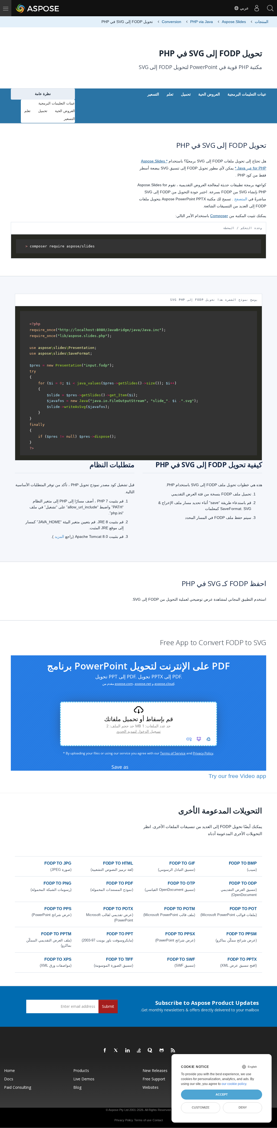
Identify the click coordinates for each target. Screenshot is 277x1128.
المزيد (59, 536)
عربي (244, 8)
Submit (108, 1006)
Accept (222, 1094)
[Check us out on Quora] (150, 1050)
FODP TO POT (243, 908)
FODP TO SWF (181, 959)
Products (81, 1070)
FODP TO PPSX (180, 933)
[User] (256, 8)
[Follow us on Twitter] (116, 1050)
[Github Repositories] (161, 1050)
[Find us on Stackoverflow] (139, 1050)
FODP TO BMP (243, 863)
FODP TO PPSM (241, 933)
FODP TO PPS (57, 908)
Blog (77, 1087)
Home (9, 1070)
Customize (200, 1107)
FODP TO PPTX (242, 959)
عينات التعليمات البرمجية (246, 94)
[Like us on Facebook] (104, 1050)
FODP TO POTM (179, 908)
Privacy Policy (123, 1120)
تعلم (170, 94)
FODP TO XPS (57, 959)
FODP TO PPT (120, 933)
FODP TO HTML (118, 863)
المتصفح (240, 199)
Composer (219, 216)
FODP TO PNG (57, 883)
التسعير (153, 94)
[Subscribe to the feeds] (173, 1050)
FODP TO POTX (118, 908)
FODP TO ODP (243, 883)
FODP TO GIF (182, 863)
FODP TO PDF (119, 883)
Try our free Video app (237, 776)
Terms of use (142, 1120)
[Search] (270, 8)
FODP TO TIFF (119, 959)
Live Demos (83, 1078)
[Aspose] (37, 8)
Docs (8, 1078)
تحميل (186, 94)
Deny (243, 1107)
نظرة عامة (43, 94)
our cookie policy (234, 1084)
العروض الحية (209, 94)
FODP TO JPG (57, 863)
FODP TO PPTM (56, 933)
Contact (158, 1120)
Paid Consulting (17, 1087)
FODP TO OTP (181, 883)
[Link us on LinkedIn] (127, 1050)
